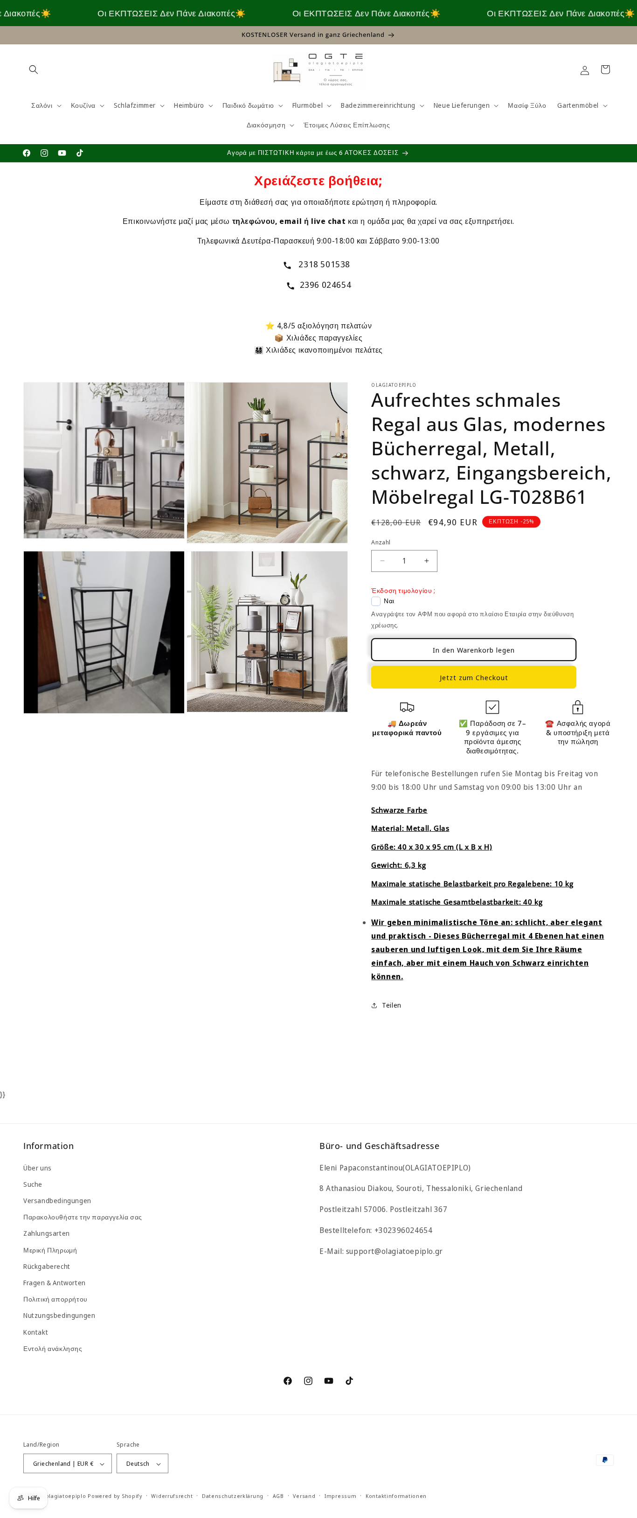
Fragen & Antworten (54, 1282)
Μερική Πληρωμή (50, 1250)
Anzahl (380, 542)
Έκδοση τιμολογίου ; (403, 590)
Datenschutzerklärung (232, 1495)
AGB (278, 1495)
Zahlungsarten (46, 1233)
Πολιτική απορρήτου (55, 1299)
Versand (304, 1495)
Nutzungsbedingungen (59, 1315)
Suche (32, 1184)
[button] (33, 69)
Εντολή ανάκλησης (53, 1348)
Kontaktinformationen (396, 1495)
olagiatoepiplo (66, 1496)
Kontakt (35, 1332)
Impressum (340, 1495)
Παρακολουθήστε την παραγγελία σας (82, 1216)
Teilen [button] (392, 1005)
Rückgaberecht (46, 1266)
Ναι (389, 601)
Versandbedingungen (57, 1200)
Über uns (37, 1167)
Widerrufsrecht (172, 1495)
